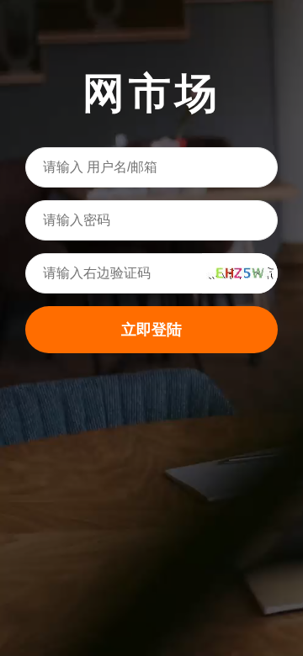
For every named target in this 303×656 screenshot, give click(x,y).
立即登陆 (151, 329)
